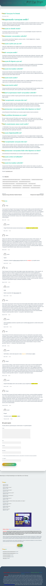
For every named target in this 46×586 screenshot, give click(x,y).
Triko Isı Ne (4, 558)
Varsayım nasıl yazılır (37, 185)
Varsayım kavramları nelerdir (27, 185)
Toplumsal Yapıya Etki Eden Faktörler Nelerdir (12, 194)
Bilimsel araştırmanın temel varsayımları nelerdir (10, 181)
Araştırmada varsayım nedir (26, 179)
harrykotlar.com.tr (9, 171)
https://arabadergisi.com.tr (12, 475)
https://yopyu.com (3, 475)
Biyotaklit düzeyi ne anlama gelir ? (8, 495)
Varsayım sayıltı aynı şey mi (17, 187)
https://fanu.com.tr (21, 475)
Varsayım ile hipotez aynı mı (17, 185)
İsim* (3, 440)
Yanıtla (10, 230)
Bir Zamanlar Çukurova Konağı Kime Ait (9, 551)
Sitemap (26, 475)
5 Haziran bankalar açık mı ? (7, 498)
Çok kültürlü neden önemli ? (7, 503)
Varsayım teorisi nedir (26, 187)
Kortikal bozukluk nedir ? (6, 506)
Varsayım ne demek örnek (7, 187)
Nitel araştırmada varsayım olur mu (24, 181)
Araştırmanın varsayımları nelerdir (37, 179)
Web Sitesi (3, 450)
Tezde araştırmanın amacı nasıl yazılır (8, 183)
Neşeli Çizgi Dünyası (35, 1)
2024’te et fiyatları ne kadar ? (7, 487)
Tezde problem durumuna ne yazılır (21, 183)
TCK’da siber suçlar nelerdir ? (7, 490)
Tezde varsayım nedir (32, 183)
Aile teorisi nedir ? (5, 484)
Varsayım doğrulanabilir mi (7, 185)
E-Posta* (3, 445)
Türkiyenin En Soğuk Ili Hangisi (37, 194)
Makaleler (7, 176)
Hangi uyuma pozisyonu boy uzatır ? (8, 492)
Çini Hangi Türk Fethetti (6, 556)
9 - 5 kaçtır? (4, 458)
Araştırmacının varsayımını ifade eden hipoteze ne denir (11, 179)
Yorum (3, 428)
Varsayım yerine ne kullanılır (35, 187)
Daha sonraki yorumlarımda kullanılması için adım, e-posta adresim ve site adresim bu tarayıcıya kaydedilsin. (20, 455)
